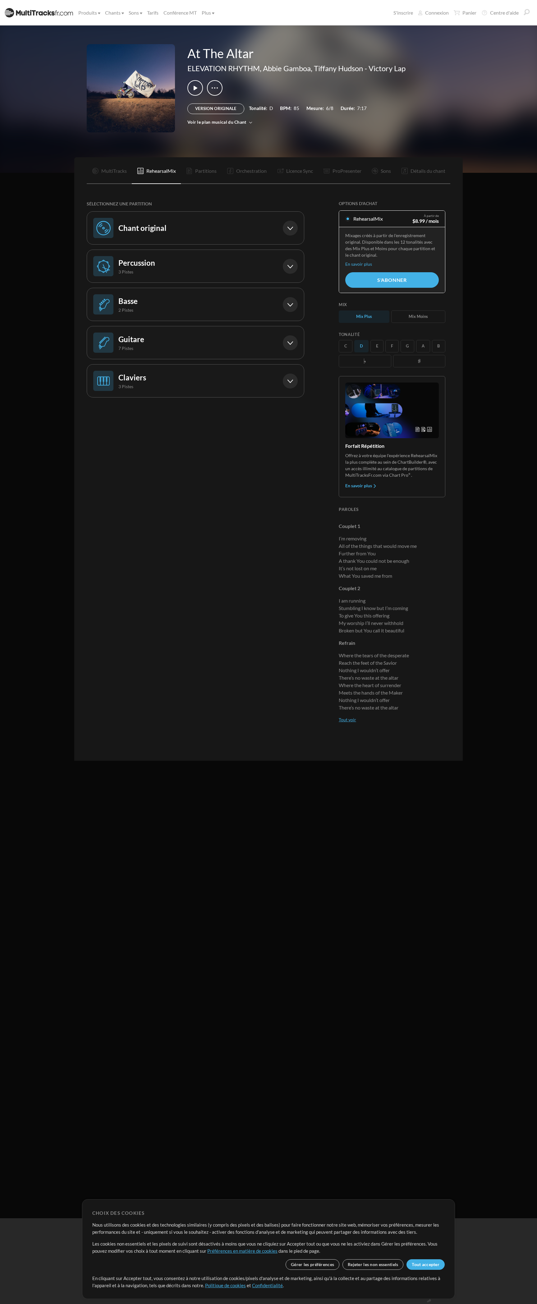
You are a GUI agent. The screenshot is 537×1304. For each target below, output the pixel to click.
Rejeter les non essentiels (373, 1264)
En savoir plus (358, 264)
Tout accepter (425, 1264)
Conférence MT (180, 13)
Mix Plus (364, 316)
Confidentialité (267, 1285)
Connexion (437, 13)
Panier (469, 13)
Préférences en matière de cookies (242, 1251)
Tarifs (152, 13)
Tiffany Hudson (338, 68)
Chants (113, 13)
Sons (134, 13)
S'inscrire (403, 13)
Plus (206, 13)
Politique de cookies (225, 1285)
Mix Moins (418, 316)
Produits (87, 13)
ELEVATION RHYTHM (223, 68)
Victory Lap (387, 68)
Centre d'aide (504, 13)
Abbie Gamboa (287, 68)
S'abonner (392, 280)
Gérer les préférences (312, 1264)
